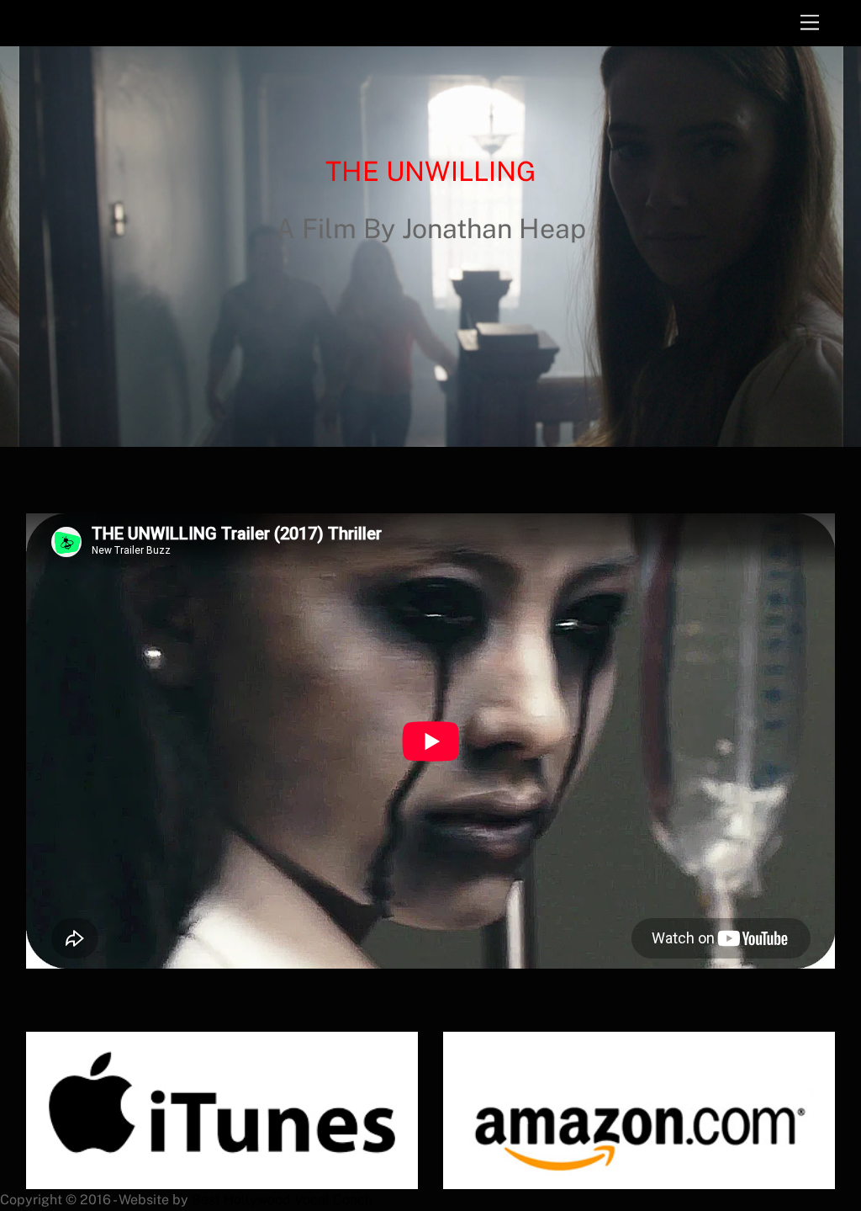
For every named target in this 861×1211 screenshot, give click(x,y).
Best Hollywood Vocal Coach (282, 1200)
